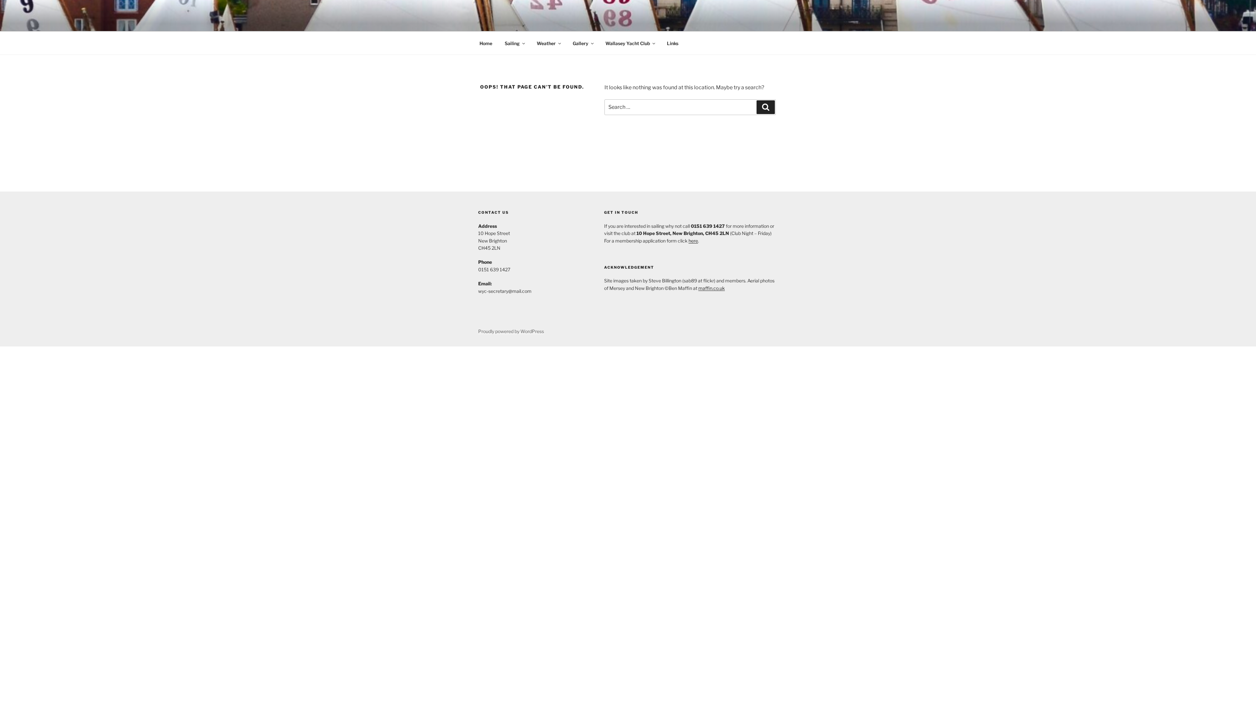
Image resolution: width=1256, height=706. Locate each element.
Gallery (580, 43)
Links (672, 43)
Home (486, 43)
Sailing (512, 43)
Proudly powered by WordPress (511, 331)
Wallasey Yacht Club (627, 43)
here (693, 241)
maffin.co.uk (711, 288)
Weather (546, 43)
